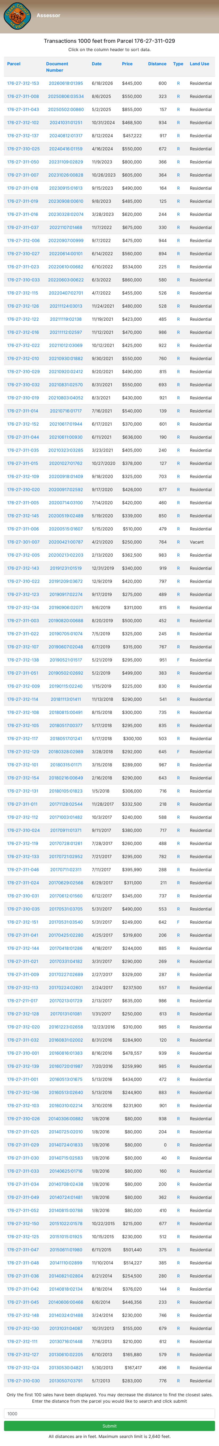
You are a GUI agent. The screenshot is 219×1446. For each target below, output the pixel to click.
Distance (157, 63)
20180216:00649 (66, 778)
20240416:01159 (66, 148)
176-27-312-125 (23, 1236)
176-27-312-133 (23, 856)
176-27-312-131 (22, 791)
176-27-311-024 (23, 882)
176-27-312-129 (23, 751)
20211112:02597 (66, 332)
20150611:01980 (66, 1249)
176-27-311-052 (23, 1210)
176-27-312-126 (23, 306)
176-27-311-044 (23, 437)
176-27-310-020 (23, 489)
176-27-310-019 (23, 397)
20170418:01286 (66, 948)
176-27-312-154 (23, 778)
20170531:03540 (66, 922)
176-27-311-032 (23, 1040)
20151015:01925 (66, 1236)
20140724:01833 (66, 1144)
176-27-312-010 (23, 358)
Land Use (199, 63)
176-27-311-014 (22, 411)
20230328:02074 (66, 214)
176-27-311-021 (22, 961)
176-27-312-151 (22, 922)
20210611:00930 (66, 437)
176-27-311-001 (22, 1079)
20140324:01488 (66, 1315)
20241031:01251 (66, 122)
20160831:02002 (66, 1040)
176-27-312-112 (22, 817)
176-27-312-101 (22, 764)
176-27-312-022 (23, 345)
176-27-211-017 (22, 1000)
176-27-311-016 (22, 214)
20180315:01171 (66, 764)
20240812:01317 (66, 135)
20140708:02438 (66, 1184)
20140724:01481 (66, 1197)
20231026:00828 (65, 175)
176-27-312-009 (23, 686)
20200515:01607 (66, 528)
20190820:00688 (65, 620)
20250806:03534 (66, 96)
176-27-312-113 (22, 987)
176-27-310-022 (23, 581)
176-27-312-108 (23, 712)
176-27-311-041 (22, 935)
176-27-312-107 (23, 646)
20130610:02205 (66, 1354)
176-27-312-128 (23, 1013)
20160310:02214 (66, 1105)
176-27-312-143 (23, 568)
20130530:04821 (66, 1367)
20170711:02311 (65, 869)
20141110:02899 (66, 1262)
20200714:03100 (66, 502)
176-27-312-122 (23, 319)
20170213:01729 (65, 1000)
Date (97, 63)
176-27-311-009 (23, 974)
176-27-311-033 (23, 1171)
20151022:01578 (66, 1223)
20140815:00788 (66, 1210)
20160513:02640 (66, 1092)
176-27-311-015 (22, 463)
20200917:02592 (66, 489)
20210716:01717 (66, 411)
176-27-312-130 (23, 1328)
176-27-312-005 (23, 555)
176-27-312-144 (23, 948)
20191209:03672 (66, 581)
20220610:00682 (65, 266)
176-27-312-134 (23, 607)
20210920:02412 (66, 371)
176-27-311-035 (23, 450)
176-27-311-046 (23, 869)
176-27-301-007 (23, 542)
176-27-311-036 (23, 1276)
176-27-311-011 (22, 804)
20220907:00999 (66, 240)
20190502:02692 (65, 673)
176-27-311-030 (23, 1158)
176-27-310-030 (23, 1380)
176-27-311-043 (23, 109)
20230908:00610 (65, 201)
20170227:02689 (66, 974)
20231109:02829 (66, 162)
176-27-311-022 (23, 633)
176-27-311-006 (23, 528)
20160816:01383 (66, 1053)
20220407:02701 (66, 293)
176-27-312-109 (23, 476)
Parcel (13, 63)
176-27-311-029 (23, 1144)
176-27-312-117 (22, 738)
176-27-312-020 (23, 1027)
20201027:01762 (66, 463)
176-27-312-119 (22, 843)
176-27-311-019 (22, 201)
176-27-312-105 (23, 725)
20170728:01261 (65, 843)
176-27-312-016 (23, 332)
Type (178, 63)
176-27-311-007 (23, 175)
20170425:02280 (66, 935)
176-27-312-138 (23, 660)
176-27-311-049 (23, 1197)
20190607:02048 (66, 646)
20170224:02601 (66, 987)
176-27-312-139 (23, 1066)
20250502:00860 (66, 109)
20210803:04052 (65, 397)
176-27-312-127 (23, 1354)
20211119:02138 (66, 319)
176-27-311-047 (23, 1249)
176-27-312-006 (23, 240)
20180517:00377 (66, 725)
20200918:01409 (66, 476)
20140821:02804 (66, 1276)
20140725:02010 (66, 1131)
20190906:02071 (66, 607)
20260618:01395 (66, 83)
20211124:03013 (66, 306)
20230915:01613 (66, 188)
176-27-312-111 (22, 1341)
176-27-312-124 (23, 1367)
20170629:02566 (66, 882)
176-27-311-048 (23, 1262)
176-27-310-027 (23, 253)
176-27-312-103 (23, 1105)
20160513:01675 (66, 1079)
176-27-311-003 (23, 620)
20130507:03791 (66, 1380)
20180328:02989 (65, 751)
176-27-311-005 (23, 502)
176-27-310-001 (23, 1053)
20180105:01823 (66, 791)
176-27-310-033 (23, 279)
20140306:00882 (65, 1118)
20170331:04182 (66, 961)
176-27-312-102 (23, 122)
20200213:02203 (65, 555)
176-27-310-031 (23, 895)
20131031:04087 (66, 1328)
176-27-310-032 (23, 384)
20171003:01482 (66, 817)
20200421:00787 (66, 542)
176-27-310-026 (23, 1118)
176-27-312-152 (23, 424)
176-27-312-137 (23, 135)
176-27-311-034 (23, 1184)
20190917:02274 (66, 594)
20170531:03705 (66, 909)
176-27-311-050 (23, 162)
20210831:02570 (66, 384)
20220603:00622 (66, 279)
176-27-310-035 (23, 909)
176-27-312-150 (23, 1223)
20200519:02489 (65, 515)
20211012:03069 (66, 345)
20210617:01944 (65, 424)
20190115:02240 (66, 686)
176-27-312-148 (23, 1315)
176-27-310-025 (23, 148)
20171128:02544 (66, 804)
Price (127, 63)
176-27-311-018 (22, 188)
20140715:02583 (66, 1158)
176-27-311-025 (23, 1131)
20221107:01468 (65, 227)
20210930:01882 (66, 358)
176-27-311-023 (23, 266)
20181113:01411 (66, 699)
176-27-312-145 (23, 515)
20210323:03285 (65, 450)
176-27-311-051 (22, 673)
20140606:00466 (65, 1302)
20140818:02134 (66, 1289)
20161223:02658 (66, 1027)
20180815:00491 (66, 712)
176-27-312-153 (23, 83)
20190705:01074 (66, 633)
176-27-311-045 (23, 1302)
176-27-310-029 (23, 371)
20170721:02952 (66, 856)
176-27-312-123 (23, 594)
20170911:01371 (65, 830)
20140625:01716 (66, 1171)
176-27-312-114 (22, 699)
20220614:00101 (66, 253)
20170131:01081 (66, 1013)
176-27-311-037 (23, 227)
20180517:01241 (66, 738)
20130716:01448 (66, 1341)
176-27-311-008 (23, 96)
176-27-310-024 (23, 830)
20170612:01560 (66, 895)
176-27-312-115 (22, 293)
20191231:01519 (66, 568)
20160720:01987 (66, 1066)
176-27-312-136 (23, 1092)
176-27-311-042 (23, 1289)
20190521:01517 (66, 660)
